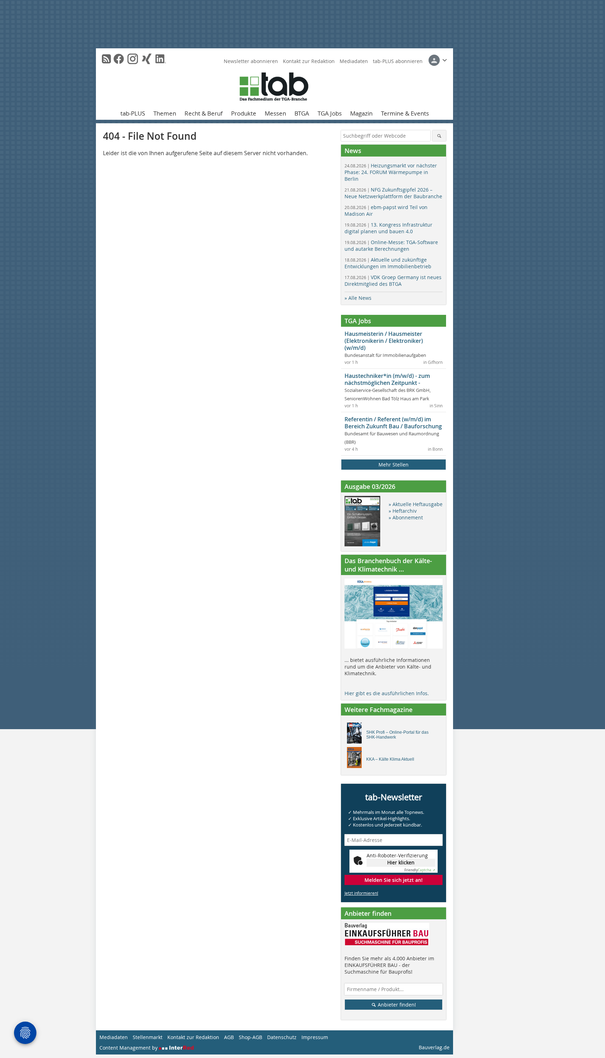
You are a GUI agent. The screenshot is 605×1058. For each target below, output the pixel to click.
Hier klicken (401, 862)
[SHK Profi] (356, 734)
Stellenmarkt (147, 1037)
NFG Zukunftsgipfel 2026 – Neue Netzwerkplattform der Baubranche (393, 193)
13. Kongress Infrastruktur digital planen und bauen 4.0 (388, 228)
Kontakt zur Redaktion (309, 61)
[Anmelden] (438, 60)
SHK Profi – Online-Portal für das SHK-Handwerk (397, 735)
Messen (275, 113)
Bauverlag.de (434, 1047)
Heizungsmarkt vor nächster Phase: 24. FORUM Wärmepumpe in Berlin (391, 172)
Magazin (361, 113)
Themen (164, 113)
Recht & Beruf (204, 113)
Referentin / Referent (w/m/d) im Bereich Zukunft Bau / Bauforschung (393, 422)
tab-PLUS (132, 113)
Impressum (314, 1037)
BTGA (301, 113)
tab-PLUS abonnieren (398, 61)
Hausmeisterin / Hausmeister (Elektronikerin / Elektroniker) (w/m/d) (384, 341)
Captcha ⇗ (419, 870)
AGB (229, 1037)
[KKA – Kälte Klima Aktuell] (356, 759)
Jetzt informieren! (361, 893)
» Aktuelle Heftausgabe (416, 504)
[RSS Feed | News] (106, 59)
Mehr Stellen (393, 464)
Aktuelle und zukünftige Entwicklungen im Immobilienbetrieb (388, 263)
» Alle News (358, 298)
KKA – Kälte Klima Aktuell (390, 759)
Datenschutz (282, 1037)
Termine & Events (405, 113)
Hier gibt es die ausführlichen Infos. (387, 693)
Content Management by (129, 1047)
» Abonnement (406, 517)
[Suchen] (439, 135)
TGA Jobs (330, 113)
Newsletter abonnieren (251, 61)
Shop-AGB (250, 1037)
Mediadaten (354, 61)
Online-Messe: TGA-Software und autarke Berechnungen (391, 245)
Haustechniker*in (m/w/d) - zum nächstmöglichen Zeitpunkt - (387, 379)
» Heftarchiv (403, 510)
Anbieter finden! (396, 1004)
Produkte (243, 113)
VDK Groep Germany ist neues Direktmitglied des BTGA (393, 280)
